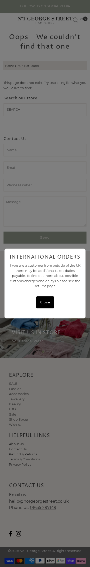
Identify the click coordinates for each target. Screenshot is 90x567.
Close (45, 302)
